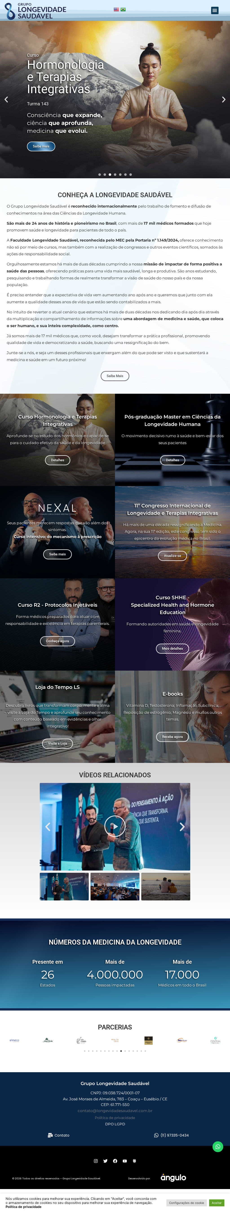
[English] (116, 11)
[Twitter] (105, 1161)
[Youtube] (124, 1161)
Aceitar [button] (217, 1203)
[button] (215, 10)
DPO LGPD (115, 1124)
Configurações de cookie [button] (186, 1203)
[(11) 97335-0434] (156, 1135)
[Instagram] (95, 1161)
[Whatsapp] (217, 1146)
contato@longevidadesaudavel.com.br (115, 1110)
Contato (62, 1135)
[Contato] (50, 1135)
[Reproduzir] (115, 827)
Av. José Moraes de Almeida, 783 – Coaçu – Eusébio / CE (115, 1099)
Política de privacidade (115, 1118)
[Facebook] (115, 1161)
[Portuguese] (123, 11)
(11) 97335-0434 (175, 1135)
